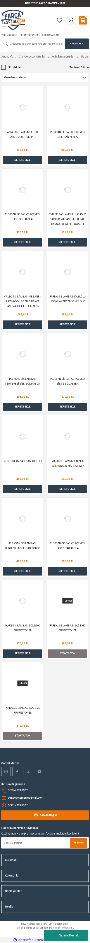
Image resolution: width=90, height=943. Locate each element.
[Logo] (13, 20)
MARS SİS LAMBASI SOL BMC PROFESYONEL (22, 628)
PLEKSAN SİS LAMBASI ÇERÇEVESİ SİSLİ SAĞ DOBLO (22, 546)
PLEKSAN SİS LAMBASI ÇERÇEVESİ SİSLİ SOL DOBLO (22, 381)
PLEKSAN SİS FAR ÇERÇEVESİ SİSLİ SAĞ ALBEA (67, 134)
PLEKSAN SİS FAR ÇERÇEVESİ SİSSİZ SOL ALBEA (67, 381)
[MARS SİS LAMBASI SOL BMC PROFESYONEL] (22, 601)
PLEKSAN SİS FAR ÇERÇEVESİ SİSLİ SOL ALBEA (22, 217)
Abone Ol (79, 843)
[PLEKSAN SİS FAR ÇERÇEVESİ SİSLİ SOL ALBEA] (22, 190)
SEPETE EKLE (22, 159)
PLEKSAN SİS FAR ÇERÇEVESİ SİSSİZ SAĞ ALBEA (67, 546)
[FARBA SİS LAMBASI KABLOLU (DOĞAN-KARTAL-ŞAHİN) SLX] (67, 272)
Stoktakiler (15, 67)
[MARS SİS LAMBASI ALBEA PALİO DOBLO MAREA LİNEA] (67, 436)
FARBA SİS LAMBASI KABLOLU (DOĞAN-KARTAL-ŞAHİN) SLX (68, 299)
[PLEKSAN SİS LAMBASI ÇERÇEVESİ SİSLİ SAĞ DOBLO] (22, 519)
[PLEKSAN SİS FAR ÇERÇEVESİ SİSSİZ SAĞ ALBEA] (67, 519)
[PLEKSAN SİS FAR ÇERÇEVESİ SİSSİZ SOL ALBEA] (67, 354)
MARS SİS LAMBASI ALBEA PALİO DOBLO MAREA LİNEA (67, 463)
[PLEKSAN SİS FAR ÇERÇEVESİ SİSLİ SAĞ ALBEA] (67, 107)
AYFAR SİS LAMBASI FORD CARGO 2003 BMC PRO (22, 134)
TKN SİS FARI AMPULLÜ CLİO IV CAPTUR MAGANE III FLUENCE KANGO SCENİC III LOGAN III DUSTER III (67, 219)
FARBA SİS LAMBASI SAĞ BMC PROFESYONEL (68, 628)
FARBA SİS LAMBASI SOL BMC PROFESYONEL (22, 710)
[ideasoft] (22, 940)
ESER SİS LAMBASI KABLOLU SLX (22, 461)
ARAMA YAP (76, 43)
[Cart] (83, 20)
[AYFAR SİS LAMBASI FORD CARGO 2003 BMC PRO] (22, 107)
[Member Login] (71, 20)
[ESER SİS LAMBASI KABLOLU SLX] (22, 436)
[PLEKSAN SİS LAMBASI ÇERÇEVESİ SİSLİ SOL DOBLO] (22, 354)
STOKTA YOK (67, 653)
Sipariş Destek (69, 935)
